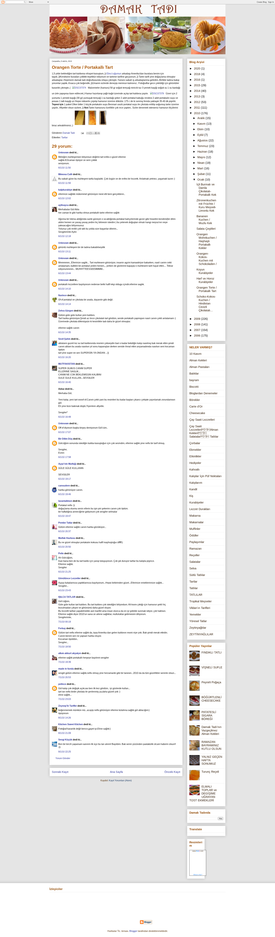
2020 (197, 68)
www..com (197, 851)
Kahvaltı (194, 469)
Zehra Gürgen (65, 310)
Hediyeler (195, 462)
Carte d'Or (196, 406)
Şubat (201, 174)
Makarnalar (196, 522)
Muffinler (194, 528)
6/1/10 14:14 (64, 304)
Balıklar (194, 373)
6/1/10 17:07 (64, 432)
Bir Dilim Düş (65, 439)
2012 (197, 102)
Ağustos (203, 140)
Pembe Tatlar (65, 523)
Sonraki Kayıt (60, 771)
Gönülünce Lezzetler (69, 578)
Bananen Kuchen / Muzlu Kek (204, 220)
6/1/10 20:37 (64, 531)
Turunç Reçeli (210, 771)
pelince (62, 684)
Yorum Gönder (62, 758)
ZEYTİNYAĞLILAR (201, 634)
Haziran (202, 151)
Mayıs (201, 157)
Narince (62, 295)
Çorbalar (194, 443)
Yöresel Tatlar (198, 621)
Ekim (201, 129)
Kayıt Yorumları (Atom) (120, 780)
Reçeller (194, 555)
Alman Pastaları (199, 366)
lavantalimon (65, 501)
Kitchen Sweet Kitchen (70, 724)
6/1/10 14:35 (64, 332)
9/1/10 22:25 (64, 751)
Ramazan (195, 548)
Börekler (194, 399)
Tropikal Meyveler (200, 601)
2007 (197, 330)
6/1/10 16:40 (64, 382)
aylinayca (63, 205)
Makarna (195, 515)
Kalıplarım (195, 482)
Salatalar (195, 561)
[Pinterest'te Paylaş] (98, 133)
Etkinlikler (195, 456)
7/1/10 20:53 (64, 677)
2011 (197, 107)
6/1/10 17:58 (64, 457)
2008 (197, 324)
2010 (197, 113)
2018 (197, 74)
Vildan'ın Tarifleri (199, 607)
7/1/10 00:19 (64, 622)
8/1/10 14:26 (64, 718)
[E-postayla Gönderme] (82, 133)
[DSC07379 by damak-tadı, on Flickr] (157, 93)
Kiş (191, 495)
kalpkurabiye (65, 190)
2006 (197, 335)
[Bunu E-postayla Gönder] (87, 133)
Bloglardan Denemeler (203, 393)
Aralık (201, 118)
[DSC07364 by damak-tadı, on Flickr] (92, 125)
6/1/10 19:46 (64, 494)
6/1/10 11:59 (64, 183)
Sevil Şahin (64, 339)
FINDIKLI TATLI (212, 652)
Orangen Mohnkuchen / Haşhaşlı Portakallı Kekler (207, 241)
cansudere (64, 485)
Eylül (200, 134)
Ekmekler (195, 449)
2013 (197, 96)
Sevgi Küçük (65, 739)
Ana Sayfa (116, 771)
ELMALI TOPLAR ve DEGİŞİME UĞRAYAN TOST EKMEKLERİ (203, 793)
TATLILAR (195, 594)
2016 (197, 79)
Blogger (133, 931)
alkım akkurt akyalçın (69, 653)
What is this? (197, 875)
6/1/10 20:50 (64, 547)
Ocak (201, 179)
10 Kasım (195, 353)
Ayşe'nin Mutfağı (67, 464)
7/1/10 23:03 (64, 699)
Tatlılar (193, 588)
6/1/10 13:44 (64, 273)
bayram (194, 380)
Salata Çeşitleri (206, 228)
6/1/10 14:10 (64, 289)
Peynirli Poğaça (211, 682)
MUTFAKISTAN (66, 364)
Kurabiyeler (196, 502)
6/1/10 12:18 (64, 236)
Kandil (193, 489)
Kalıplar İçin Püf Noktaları (205, 476)
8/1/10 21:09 (64, 733)
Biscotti (194, 386)
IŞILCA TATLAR (66, 597)
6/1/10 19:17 (64, 479)
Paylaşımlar (196, 542)
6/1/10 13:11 (64, 251)
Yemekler (195, 614)
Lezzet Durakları (199, 509)
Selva (192, 568)
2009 (197, 318)
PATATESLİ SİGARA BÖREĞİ (209, 715)
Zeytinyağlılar (197, 627)
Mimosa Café (65, 174)
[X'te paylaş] (93, 133)
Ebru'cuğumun (114, 73)
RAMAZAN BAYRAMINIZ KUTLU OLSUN (211, 745)
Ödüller (194, 535)
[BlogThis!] (90, 133)
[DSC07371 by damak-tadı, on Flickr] (103, 125)
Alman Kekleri (198, 360)
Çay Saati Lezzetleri (202, 419)
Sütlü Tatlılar (197, 575)
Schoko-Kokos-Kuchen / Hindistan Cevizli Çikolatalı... (206, 303)
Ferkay (62, 628)
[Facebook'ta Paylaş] (96, 133)
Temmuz (203, 146)
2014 (197, 90)
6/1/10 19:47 (64, 516)
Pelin (61, 553)
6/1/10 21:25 (64, 572)
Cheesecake (197, 413)
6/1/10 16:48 (64, 417)
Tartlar (64, 137)
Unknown (63, 152)
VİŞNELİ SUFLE (212, 667)
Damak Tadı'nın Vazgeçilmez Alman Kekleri (211, 730)
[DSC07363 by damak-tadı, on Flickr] (79, 125)
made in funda (66, 669)
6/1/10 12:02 (64, 198)
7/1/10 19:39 (64, 662)
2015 (197, 85)
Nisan (201, 162)
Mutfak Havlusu (66, 538)
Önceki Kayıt (172, 771)
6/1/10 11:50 (64, 167)
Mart (200, 168)
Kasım (201, 123)
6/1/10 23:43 (64, 590)
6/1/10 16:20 (64, 357)
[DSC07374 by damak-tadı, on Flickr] (79, 88)
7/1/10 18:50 (64, 646)
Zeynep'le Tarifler (67, 706)
